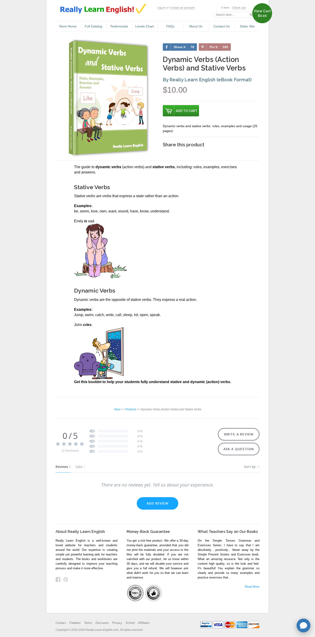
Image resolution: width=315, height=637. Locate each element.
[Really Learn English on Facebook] (58, 579)
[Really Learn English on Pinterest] (65, 579)
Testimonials (119, 26)
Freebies (75, 623)
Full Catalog (93, 26)
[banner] (107, 9)
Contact (61, 623)
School (130, 623)
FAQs (170, 26)
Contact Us (222, 26)
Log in (162, 7)
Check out (239, 7)
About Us (195, 26)
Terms (88, 623)
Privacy (117, 623)
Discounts (102, 623)
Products (130, 409)
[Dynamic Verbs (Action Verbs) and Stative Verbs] (108, 96)
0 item (225, 7)
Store (117, 409)
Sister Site (247, 26)
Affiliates (144, 623)
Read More (252, 586)
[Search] (251, 14)
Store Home (68, 26)
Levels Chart (144, 26)
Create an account (182, 7)
